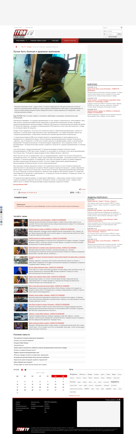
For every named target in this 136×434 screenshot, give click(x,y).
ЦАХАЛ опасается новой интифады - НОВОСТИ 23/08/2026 (48, 238)
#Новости (82, 374)
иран (80, 385)
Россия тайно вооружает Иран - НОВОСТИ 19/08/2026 (46, 267)
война (90, 382)
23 (63, 387)
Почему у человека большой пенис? (25, 350)
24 (17, 390)
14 (47, 384)
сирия (92, 389)
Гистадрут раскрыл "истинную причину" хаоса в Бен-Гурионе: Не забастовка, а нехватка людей (57, 257)
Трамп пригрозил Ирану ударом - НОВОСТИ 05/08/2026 (46, 323)
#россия (78, 378)
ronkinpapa (23, 192)
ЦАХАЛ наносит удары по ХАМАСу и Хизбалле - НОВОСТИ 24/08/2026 (51, 229)
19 (32, 387)
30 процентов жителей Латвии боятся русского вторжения (31, 357)
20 (40, 387)
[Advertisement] (68, 12)
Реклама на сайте (18, 27)
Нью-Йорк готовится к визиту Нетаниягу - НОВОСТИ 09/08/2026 (49, 304)
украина (108, 389)
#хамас (103, 378)
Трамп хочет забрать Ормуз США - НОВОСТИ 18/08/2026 (47, 276)
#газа (108, 374)
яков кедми (73, 392)
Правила (33, 404)
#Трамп (90, 374)
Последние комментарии (22, 408)
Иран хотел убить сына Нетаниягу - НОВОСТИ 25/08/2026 (47, 220)
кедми (85, 385)
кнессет (91, 385)
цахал (119, 389)
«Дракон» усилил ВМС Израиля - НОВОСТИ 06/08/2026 (46, 314)
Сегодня (83, 189)
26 (32, 390)
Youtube (14, 37)
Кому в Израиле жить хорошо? (23, 362)
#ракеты (72, 378)
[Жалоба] (71, 192)
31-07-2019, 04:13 (32, 192)
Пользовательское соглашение (38, 432)
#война (103, 374)
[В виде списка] (25, 369)
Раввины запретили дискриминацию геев (26, 352)
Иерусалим (116, 378)
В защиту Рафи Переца (21, 343)
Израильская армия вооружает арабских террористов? (30, 360)
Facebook (17, 37)
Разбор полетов (70, 40)
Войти (119, 34)
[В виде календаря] (22, 369)
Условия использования (37, 406)
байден (85, 382)
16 (63, 384)
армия (79, 382)
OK (21, 37)
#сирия (85, 378)
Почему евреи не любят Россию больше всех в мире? (30, 364)
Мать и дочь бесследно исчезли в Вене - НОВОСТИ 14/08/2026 (49, 286)
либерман (106, 385)
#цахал (109, 378)
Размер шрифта (110, 400)
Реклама (33, 408)
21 (47, 387)
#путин (119, 374)
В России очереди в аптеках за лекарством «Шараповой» (31, 355)
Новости (18, 404)
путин (87, 388)
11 (25, 384)
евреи (99, 382)
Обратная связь (29, 27)
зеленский (106, 382)
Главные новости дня (38, 40)
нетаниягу (113, 385)
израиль (115, 381)
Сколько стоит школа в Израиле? (24, 340)
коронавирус (98, 385)
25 (25, 390)
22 (55, 387)
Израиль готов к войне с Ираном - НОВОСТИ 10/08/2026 (47, 295)
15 (55, 384)
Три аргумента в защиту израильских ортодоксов (29, 338)
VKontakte (19, 37)
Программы (20, 40)
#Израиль (73, 374)
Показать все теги (74, 395)
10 (17, 384)
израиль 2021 (73, 385)
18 (25, 387)
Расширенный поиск (21, 406)
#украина (96, 378)
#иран (114, 374)
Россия (72, 382)
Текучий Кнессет (19, 345)
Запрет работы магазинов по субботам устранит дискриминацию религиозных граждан (40, 348)
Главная (18, 402)
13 (40, 384)
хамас (114, 389)
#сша (90, 378)
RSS (23, 37)
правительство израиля (76, 389)
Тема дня (55, 40)
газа (95, 382)
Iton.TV (23, 429)
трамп (102, 389)
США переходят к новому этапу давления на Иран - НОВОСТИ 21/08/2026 (52, 247)
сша (97, 389)
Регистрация (113, 36)
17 (17, 387)
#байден (96, 374)
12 (32, 384)
